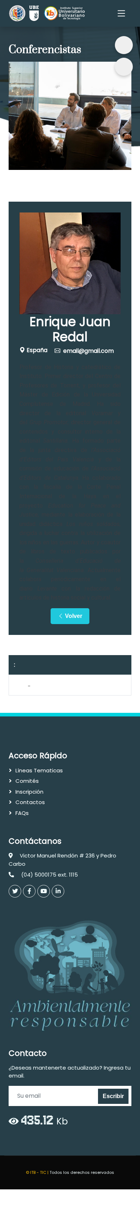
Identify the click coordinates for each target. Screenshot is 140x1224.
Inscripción (29, 791)
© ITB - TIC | (38, 1172)
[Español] (124, 45)
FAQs (22, 813)
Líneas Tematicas (39, 770)
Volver (73, 616)
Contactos (30, 802)
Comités (27, 781)
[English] (124, 67)
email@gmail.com (88, 351)
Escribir (113, 1096)
